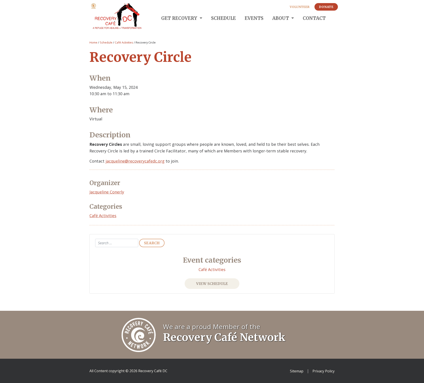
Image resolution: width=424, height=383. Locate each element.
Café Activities (124, 42)
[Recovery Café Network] (138, 334)
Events (254, 18)
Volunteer (299, 7)
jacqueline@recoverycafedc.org (135, 161)
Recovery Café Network (224, 337)
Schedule (223, 18)
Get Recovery (179, 18)
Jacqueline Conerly (106, 192)
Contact (314, 18)
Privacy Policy (323, 371)
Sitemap (296, 371)
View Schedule (212, 283)
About (281, 18)
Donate (326, 7)
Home (93, 42)
